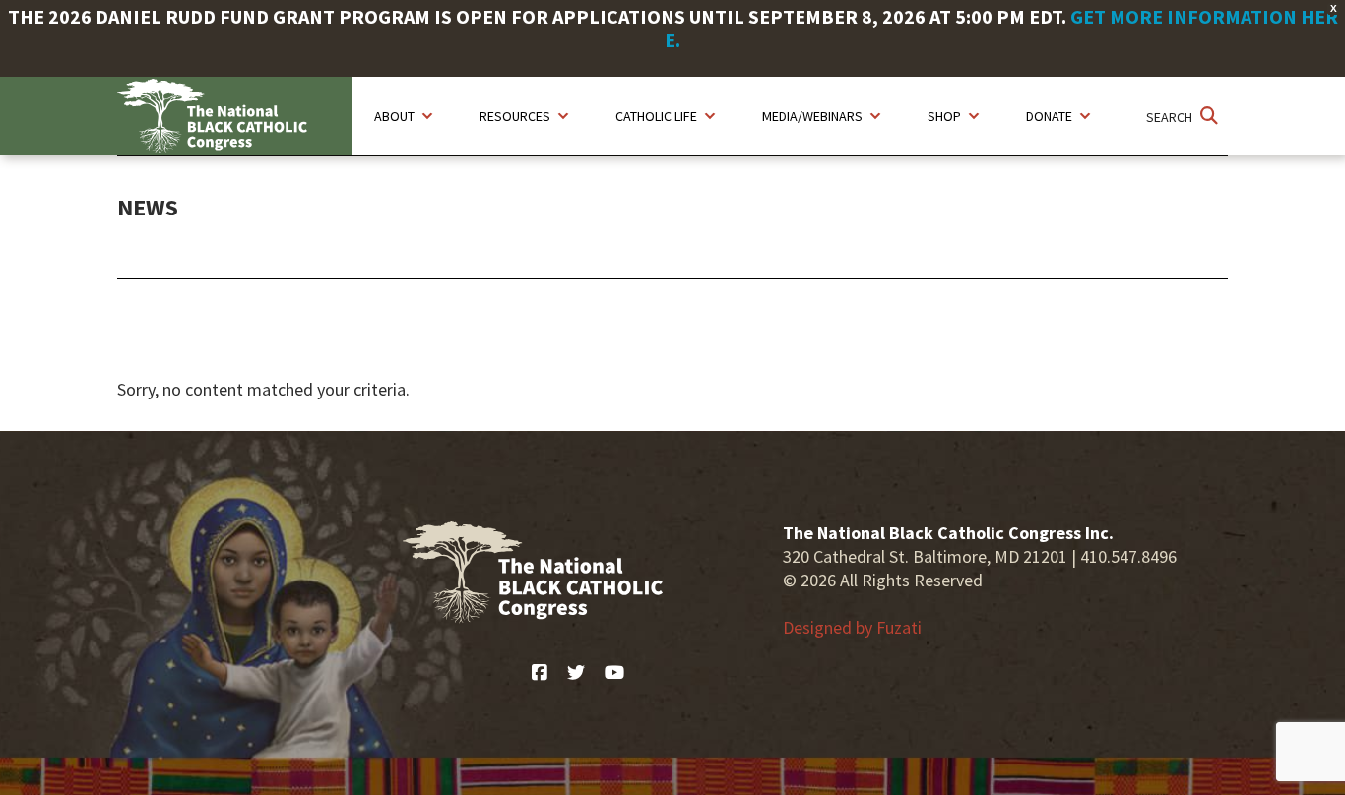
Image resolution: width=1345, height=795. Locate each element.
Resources (515, 116)
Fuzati (899, 627)
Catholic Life (656, 116)
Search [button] (1170, 117)
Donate (1049, 116)
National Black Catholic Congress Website (234, 116)
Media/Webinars (812, 116)
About (394, 116)
